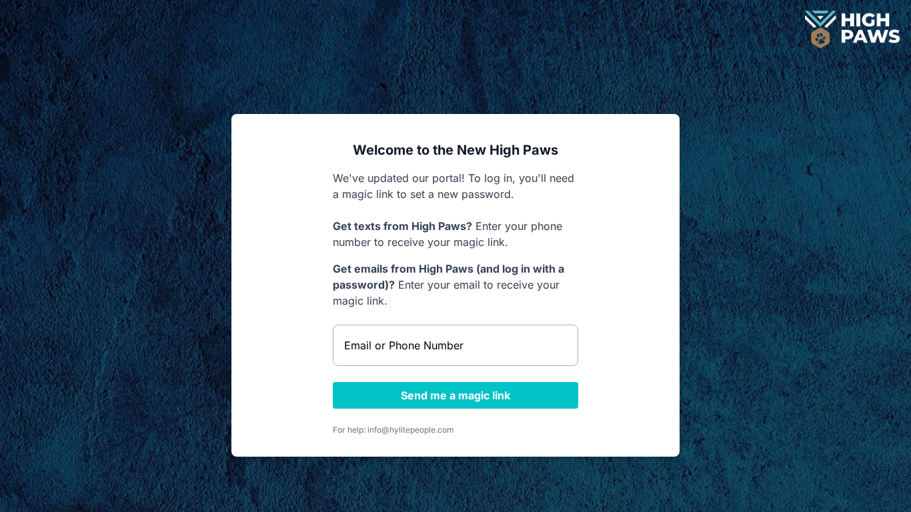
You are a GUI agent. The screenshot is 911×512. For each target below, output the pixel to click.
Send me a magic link (455, 395)
